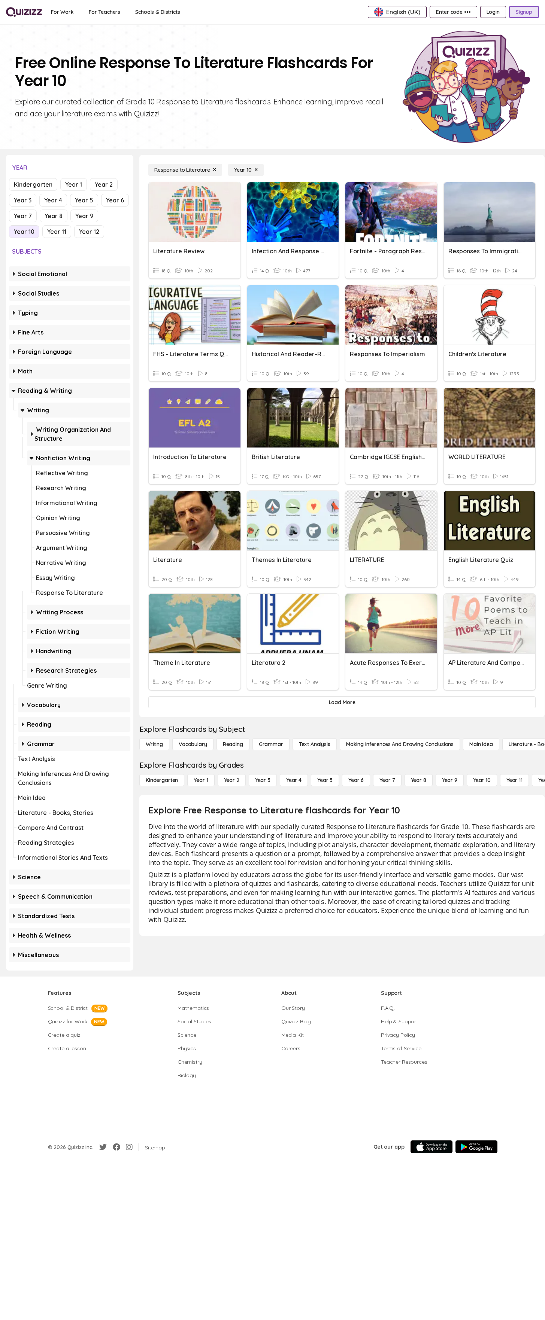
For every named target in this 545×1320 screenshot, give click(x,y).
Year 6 (115, 200)
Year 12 (89, 231)
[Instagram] (129, 1147)
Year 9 (84, 216)
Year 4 (53, 200)
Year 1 (73, 184)
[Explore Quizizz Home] (24, 12)
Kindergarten (33, 184)
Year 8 (54, 216)
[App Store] (431, 1146)
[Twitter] (103, 1147)
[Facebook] (116, 1147)
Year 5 (84, 200)
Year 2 (104, 184)
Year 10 (24, 231)
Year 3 (22, 200)
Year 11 (56, 231)
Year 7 (23, 216)
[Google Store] (476, 1146)
